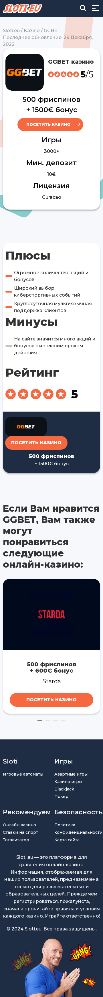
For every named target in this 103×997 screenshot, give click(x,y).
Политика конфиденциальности (77, 828)
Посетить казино (48, 124)
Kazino (32, 30)
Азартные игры (71, 774)
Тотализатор (16, 839)
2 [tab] (47, 720)
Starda (51, 681)
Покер (61, 796)
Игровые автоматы (23, 774)
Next (96, 646)
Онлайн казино (19, 824)
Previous (6, 646)
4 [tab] (63, 720)
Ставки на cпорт (20, 832)
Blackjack (64, 789)
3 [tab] (55, 720)
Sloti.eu (11, 30)
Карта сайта (67, 839)
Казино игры (68, 781)
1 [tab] (39, 720)
